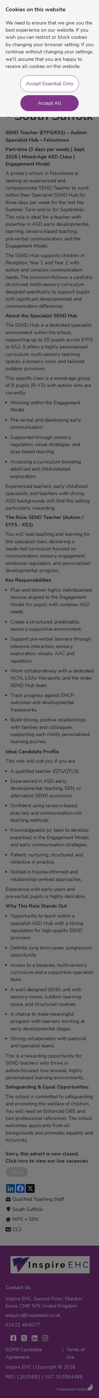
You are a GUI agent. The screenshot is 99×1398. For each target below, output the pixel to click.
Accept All (49, 103)
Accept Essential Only (49, 83)
